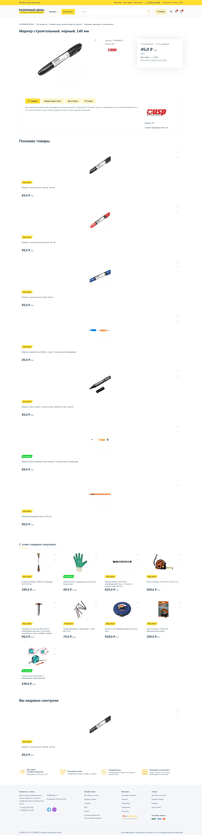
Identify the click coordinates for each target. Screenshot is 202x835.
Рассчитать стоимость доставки (154, 60)
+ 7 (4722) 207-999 (152, 3)
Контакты (138, 3)
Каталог (69, 12)
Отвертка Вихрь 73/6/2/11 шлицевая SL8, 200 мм (37, 583)
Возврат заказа (90, 799)
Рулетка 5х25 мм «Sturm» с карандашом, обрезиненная (33, 677)
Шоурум (52, 12)
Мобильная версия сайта (51, 832)
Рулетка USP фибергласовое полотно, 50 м (121, 630)
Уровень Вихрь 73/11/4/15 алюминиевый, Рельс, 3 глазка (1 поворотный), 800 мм (118, 584)
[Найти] (149, 11)
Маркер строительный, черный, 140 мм (38, 187)
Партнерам (126, 803)
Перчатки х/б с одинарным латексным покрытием (79, 583)
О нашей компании (129, 795)
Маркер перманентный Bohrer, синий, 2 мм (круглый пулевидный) (49, 352)
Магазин (118, 3)
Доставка (127, 3)
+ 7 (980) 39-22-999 (26, 810)
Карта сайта (156, 807)
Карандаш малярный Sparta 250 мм (37, 516)
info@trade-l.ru (52, 795)
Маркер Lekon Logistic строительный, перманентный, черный (47, 407)
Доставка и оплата (91, 795)
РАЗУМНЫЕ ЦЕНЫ (26, 24)
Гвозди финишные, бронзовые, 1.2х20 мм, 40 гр (79, 630)
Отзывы (87, 803)
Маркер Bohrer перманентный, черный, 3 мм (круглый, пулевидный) (50, 461)
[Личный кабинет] (171, 11)
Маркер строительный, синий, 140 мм (37, 297)
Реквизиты (126, 807)
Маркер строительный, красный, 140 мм (39, 242)
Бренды (155, 803)
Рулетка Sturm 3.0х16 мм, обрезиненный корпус (157, 630)
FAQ (85, 807)
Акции (86, 811)
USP (112, 44)
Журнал (125, 799)
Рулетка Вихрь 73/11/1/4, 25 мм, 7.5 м (162, 582)
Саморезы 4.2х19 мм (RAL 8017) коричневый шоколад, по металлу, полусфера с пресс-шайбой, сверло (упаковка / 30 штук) (37, 631)
